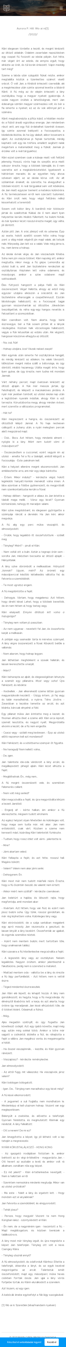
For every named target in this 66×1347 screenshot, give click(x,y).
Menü (61, 8)
